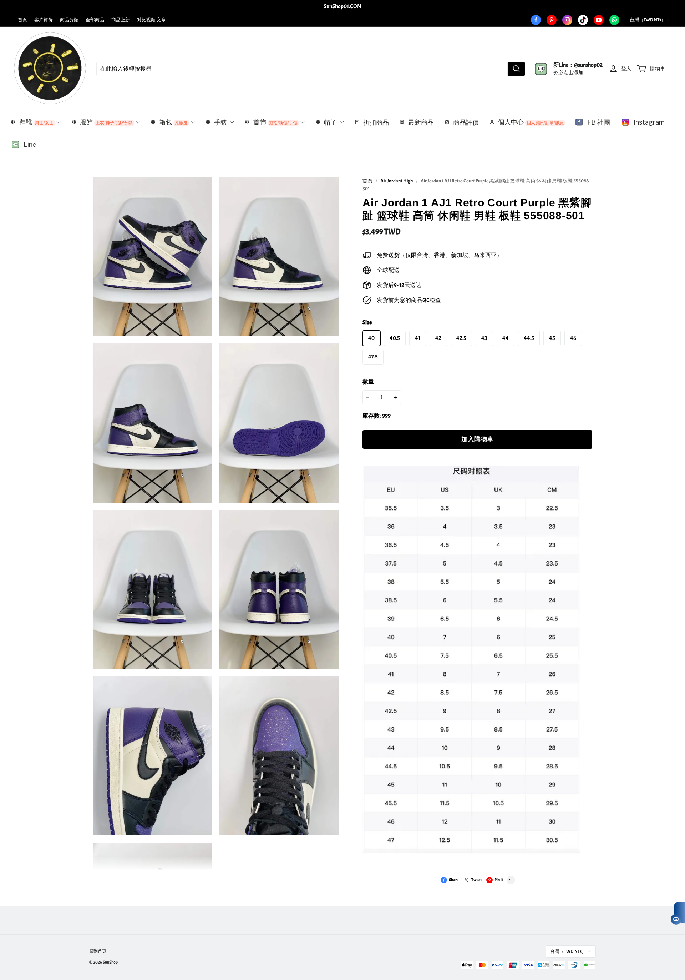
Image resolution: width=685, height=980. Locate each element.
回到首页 (97, 951)
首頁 (22, 20)
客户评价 (43, 20)
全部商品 (95, 20)
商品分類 (69, 20)
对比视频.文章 (151, 20)
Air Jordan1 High (396, 181)
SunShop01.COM (342, 6)
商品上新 (120, 20)
